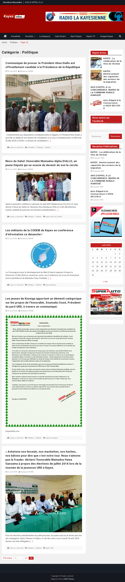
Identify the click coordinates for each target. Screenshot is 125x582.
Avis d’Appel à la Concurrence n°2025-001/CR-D (102, 194)
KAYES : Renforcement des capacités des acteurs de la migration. (111, 76)
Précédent (7, 558)
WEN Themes (69, 579)
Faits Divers (60, 36)
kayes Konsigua (51, 438)
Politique (39, 147)
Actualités (15, 36)
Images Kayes (106, 36)
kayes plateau (50, 285)
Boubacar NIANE (26, 71)
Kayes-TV (90, 36)
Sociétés (29, 36)
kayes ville (49, 548)
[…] (49, 141)
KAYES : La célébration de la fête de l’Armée (112, 61)
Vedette (47, 147)
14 (26, 558)
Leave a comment (16, 147)
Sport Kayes (76, 36)
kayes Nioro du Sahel (53, 217)
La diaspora (44, 36)
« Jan (105, 282)
